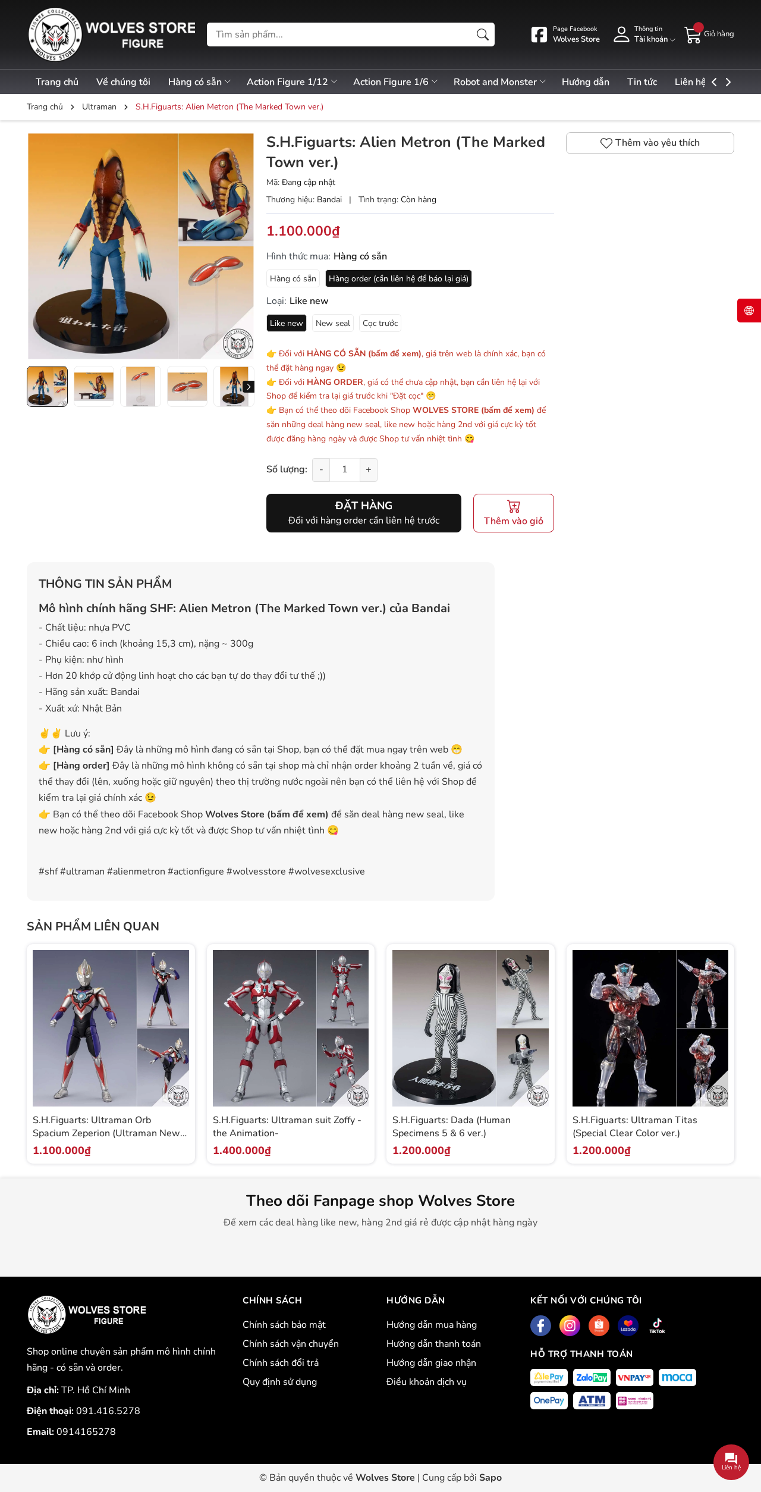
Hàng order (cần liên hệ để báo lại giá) (398, 278)
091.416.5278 (108, 1411)
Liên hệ (690, 82)
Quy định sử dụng (280, 1381)
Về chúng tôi (123, 82)
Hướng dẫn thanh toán (433, 1343)
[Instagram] (569, 1325)
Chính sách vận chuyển (291, 1343)
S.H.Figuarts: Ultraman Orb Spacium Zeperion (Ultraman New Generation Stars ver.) (106, 1134)
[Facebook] (540, 1325)
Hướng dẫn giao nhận (431, 1362)
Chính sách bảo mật (284, 1324)
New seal (333, 323)
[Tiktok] (657, 1325)
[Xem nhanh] (178, 1016)
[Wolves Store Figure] (111, 34)
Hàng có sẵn (196, 82)
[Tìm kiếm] (483, 34)
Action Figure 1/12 (289, 82)
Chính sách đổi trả (281, 1362)
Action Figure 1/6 (392, 82)
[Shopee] (599, 1325)
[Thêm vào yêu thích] (178, 1041)
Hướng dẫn (585, 82)
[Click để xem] (140, 246)
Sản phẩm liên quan (93, 927)
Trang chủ (57, 82)
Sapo (490, 1477)
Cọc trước (380, 323)
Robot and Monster (496, 82)
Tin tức (642, 82)
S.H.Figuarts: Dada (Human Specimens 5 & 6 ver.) (451, 1127)
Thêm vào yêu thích (657, 142)
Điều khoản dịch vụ (426, 1381)
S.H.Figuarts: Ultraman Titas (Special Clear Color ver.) (635, 1127)
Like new (286, 323)
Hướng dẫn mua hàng (431, 1324)
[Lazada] (628, 1325)
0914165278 (86, 1431)
